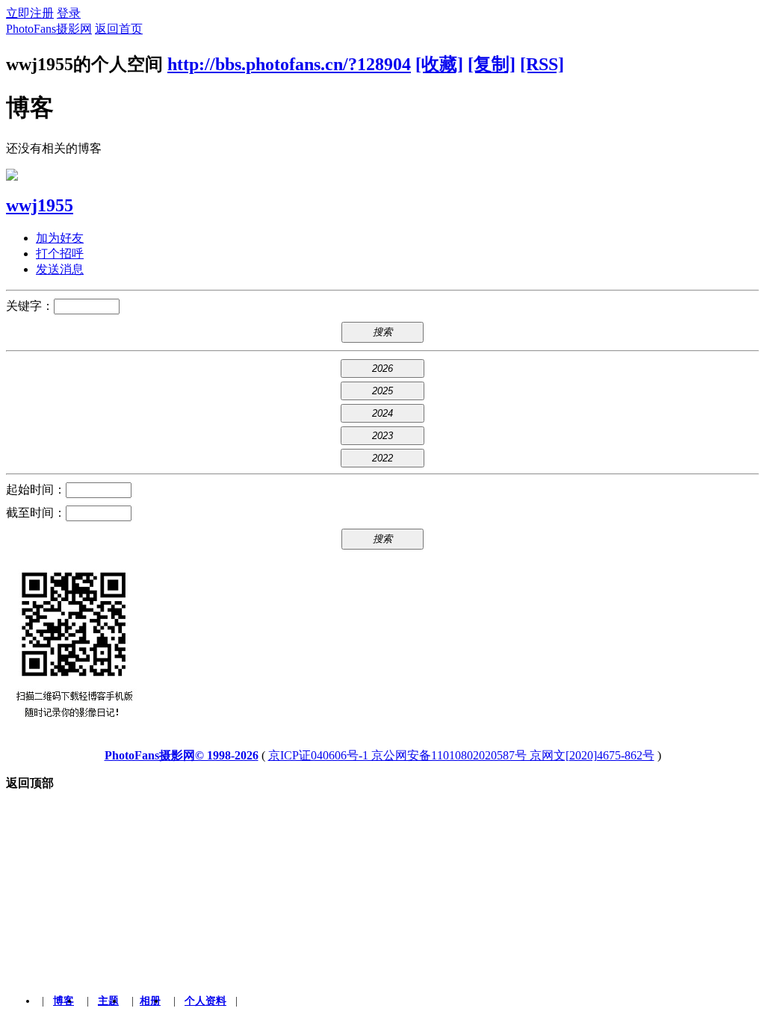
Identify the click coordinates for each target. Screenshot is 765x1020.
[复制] (491, 64)
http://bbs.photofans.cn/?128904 (289, 64)
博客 (63, 1001)
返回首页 (119, 28)
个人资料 (205, 1001)
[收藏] (439, 64)
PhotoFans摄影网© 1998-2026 (181, 755)
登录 (69, 13)
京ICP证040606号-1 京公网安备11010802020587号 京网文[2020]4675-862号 (461, 755)
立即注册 (30, 13)
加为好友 (60, 237)
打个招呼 (60, 253)
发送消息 (60, 269)
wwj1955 (39, 205)
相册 (150, 1001)
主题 (108, 1001)
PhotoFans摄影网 (49, 28)
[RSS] (542, 64)
